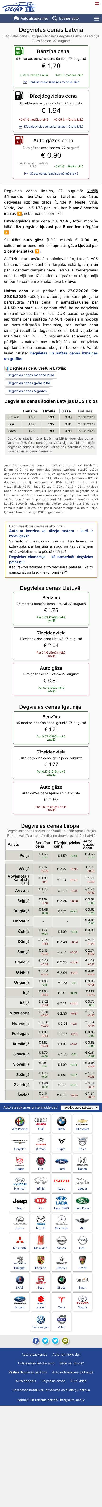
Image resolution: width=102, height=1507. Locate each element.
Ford (62, 1168)
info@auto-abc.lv (72, 1400)
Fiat (40, 1168)
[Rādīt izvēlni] (97, 18)
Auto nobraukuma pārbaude (72, 1372)
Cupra (61, 1149)
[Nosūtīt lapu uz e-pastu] (65, 1341)
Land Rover (82, 1208)
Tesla (61, 1307)
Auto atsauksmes (34, 18)
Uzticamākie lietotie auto (36, 1363)
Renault (61, 1268)
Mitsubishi (20, 1248)
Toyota (82, 1307)
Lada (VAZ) (61, 1208)
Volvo (61, 1327)
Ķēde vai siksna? (72, 1363)
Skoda (61, 1287)
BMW (61, 1129)
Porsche (40, 1268)
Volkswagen (40, 1327)
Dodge (19, 1168)
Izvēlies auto (69, 18)
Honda (82, 1168)
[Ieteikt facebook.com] (35, 1341)
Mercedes (61, 1228)
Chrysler (19, 1149)
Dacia (82, 1149)
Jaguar (82, 1188)
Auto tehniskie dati (66, 1354)
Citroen (41, 1149)
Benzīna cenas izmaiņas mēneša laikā (54, 82)
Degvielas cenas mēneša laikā (31, 375)
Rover (82, 1268)
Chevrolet (82, 1129)
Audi (41, 1129)
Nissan (61, 1248)
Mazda (40, 1228)
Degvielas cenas (53, 1381)
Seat (40, 1287)
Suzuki (40, 1307)
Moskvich (40, 1248)
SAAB (19, 1287)
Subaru (19, 1307)
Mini (82, 1228)
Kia (40, 1208)
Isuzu (61, 1188)
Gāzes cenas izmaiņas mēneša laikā (54, 173)
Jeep (19, 1208)
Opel (82, 1248)
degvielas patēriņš (28, 1372)
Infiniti (41, 1188)
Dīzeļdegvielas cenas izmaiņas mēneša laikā (53, 126)
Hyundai (19, 1188)
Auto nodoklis (26, 1381)
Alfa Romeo (19, 1129)
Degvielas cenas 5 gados (27, 391)
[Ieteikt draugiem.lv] (45, 1341)
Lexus (20, 1228)
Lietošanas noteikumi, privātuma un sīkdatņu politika (51, 1390)
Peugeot (19, 1268)
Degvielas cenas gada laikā (29, 383)
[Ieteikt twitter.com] (55, 1341)
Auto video (78, 1381)
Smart (82, 1287)
